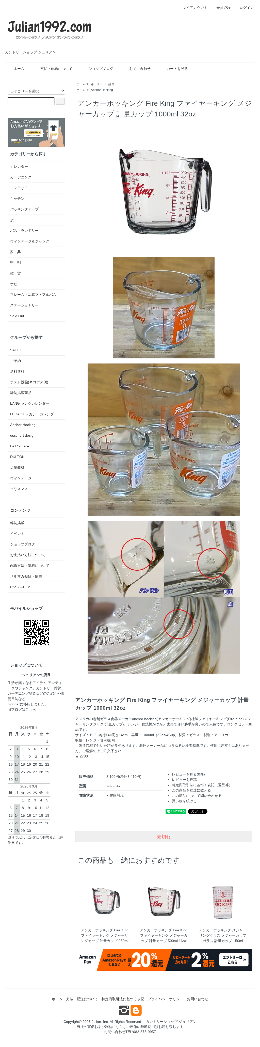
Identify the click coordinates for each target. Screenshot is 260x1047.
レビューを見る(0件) (188, 774)
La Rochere (19, 446)
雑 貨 (15, 273)
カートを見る (177, 69)
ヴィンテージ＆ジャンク (29, 241)
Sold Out (17, 316)
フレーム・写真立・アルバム (33, 295)
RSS (13, 587)
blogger (14, 704)
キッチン (97, 84)
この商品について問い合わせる (197, 796)
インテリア (19, 188)
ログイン (246, 8)
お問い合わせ (140, 69)
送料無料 (17, 371)
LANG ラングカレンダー (29, 403)
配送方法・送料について (29, 566)
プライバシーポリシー (165, 999)
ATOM (25, 587)
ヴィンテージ (20, 478)
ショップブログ (100, 69)
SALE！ (16, 350)
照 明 (15, 263)
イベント (17, 534)
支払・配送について (56, 69)
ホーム (19, 69)
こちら (30, 709)
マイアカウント (195, 8)
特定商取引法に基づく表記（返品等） (202, 785)
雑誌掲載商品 (20, 393)
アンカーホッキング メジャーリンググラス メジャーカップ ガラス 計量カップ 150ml (222, 935)
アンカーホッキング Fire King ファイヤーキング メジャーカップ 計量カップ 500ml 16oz (163, 935)
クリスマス (19, 489)
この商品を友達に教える (191, 790)
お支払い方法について (28, 555)
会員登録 (223, 8)
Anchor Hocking (102, 90)
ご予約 (15, 361)
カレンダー (19, 166)
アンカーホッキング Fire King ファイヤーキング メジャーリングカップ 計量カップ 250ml (104, 935)
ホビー (15, 284)
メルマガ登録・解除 (26, 576)
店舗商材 (17, 467)
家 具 (15, 252)
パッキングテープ (24, 209)
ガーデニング (20, 177)
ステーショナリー (24, 305)
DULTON (17, 457)
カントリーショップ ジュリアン (171, 1022)
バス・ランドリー (24, 231)
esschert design (23, 435)
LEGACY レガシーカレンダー (33, 414)
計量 (111, 84)
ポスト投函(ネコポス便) (29, 382)
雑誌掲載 (17, 523)
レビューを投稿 (184, 780)
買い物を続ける (184, 801)
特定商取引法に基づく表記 (123, 999)
